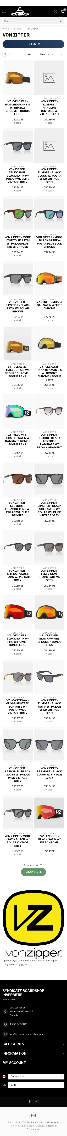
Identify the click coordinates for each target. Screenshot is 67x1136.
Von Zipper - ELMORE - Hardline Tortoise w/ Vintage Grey (49, 108)
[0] (62, 11)
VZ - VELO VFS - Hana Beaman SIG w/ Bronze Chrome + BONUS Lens (17, 108)
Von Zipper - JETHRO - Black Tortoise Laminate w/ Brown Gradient (49, 441)
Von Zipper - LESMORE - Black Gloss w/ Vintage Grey (49, 773)
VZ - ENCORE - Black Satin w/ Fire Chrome (49, 839)
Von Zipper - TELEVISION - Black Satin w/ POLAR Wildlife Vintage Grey (17, 176)
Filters (31, 44)
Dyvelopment (33, 1129)
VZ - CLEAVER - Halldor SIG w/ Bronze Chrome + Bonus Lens (18, 371)
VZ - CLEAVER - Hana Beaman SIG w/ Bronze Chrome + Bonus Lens (49, 373)
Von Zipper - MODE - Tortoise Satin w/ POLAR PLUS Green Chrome (17, 242)
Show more (33, 872)
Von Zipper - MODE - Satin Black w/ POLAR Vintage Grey (17, 841)
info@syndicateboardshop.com (26, 1034)
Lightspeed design (45, 1125)
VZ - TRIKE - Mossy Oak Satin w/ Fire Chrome (49, 305)
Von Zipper (32, 28)
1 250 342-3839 (18, 1024)
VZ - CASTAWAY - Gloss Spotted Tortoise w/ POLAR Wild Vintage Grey (17, 707)
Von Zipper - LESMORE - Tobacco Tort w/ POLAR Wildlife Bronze (18, 509)
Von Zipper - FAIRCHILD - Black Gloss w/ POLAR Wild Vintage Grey (17, 775)
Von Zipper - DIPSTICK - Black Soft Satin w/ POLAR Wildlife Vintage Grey (49, 509)
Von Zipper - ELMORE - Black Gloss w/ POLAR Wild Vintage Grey (49, 176)
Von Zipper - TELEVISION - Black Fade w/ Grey (49, 575)
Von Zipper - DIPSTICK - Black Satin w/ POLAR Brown (18, 307)
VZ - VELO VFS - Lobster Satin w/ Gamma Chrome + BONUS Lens (18, 439)
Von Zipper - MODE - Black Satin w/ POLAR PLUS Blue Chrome (49, 242)
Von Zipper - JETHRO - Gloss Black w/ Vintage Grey (18, 575)
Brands (17, 28)
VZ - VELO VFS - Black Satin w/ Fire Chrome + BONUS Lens (18, 640)
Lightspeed (28, 1125)
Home (6, 28)
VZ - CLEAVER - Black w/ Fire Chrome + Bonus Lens (49, 640)
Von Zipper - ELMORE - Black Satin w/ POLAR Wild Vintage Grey (49, 707)
